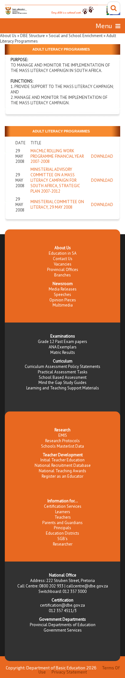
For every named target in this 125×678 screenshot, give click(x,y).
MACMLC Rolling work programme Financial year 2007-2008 (57, 156)
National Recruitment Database (63, 465)
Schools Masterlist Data (62, 446)
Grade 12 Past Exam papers (62, 341)
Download (102, 156)
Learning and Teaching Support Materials (62, 388)
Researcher (62, 544)
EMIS (62, 435)
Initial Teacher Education (62, 460)
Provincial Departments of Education (63, 624)
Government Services (63, 630)
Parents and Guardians (62, 522)
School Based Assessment (63, 377)
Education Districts (62, 533)
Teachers (62, 517)
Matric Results (62, 352)
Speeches (62, 294)
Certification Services (62, 506)
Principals (62, 527)
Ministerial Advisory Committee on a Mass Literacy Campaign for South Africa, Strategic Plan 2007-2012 (55, 180)
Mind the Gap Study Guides (62, 382)
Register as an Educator (62, 476)
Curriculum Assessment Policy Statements (62, 366)
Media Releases (63, 289)
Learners (62, 511)
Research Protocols (62, 440)
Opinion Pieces (62, 300)
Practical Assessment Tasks (63, 372)
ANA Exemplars (63, 347)
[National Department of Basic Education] (62, 10)
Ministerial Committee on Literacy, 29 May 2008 (57, 204)
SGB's (62, 538)
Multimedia (63, 305)
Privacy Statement (69, 671)
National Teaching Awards (62, 471)
